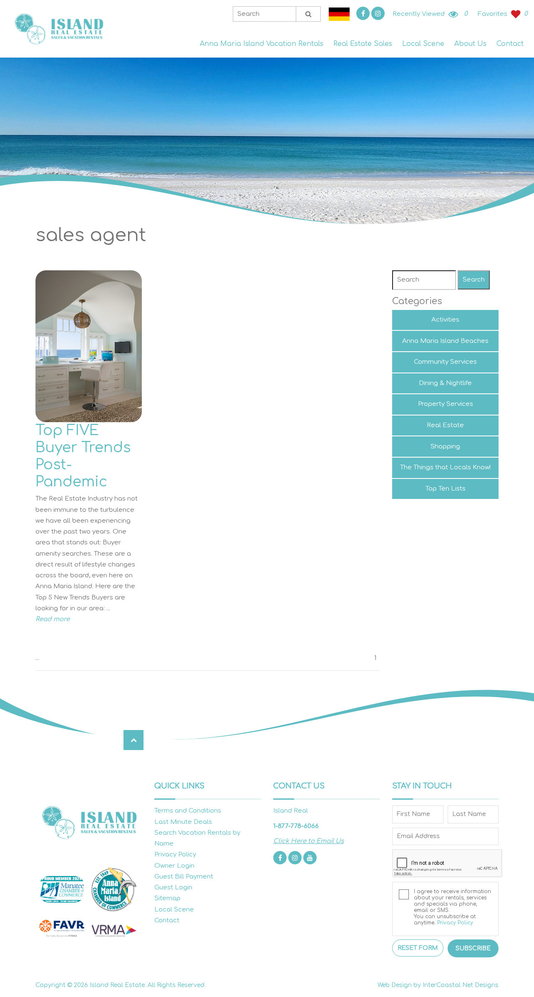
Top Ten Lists (446, 488)
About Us (470, 44)
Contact (510, 44)
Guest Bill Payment (183, 876)
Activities (445, 319)
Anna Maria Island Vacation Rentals (261, 44)
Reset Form (418, 948)
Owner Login (174, 865)
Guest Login (173, 887)
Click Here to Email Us (308, 841)
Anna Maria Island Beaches (445, 341)
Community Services (445, 361)
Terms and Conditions (187, 810)
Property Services (445, 404)
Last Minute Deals (183, 822)
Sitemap (167, 898)
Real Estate (445, 425)
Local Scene (423, 44)
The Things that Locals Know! (445, 467)
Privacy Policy (175, 854)
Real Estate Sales (362, 44)
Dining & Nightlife (445, 383)
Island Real (58, 29)
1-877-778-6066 (296, 826)
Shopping (445, 446)
